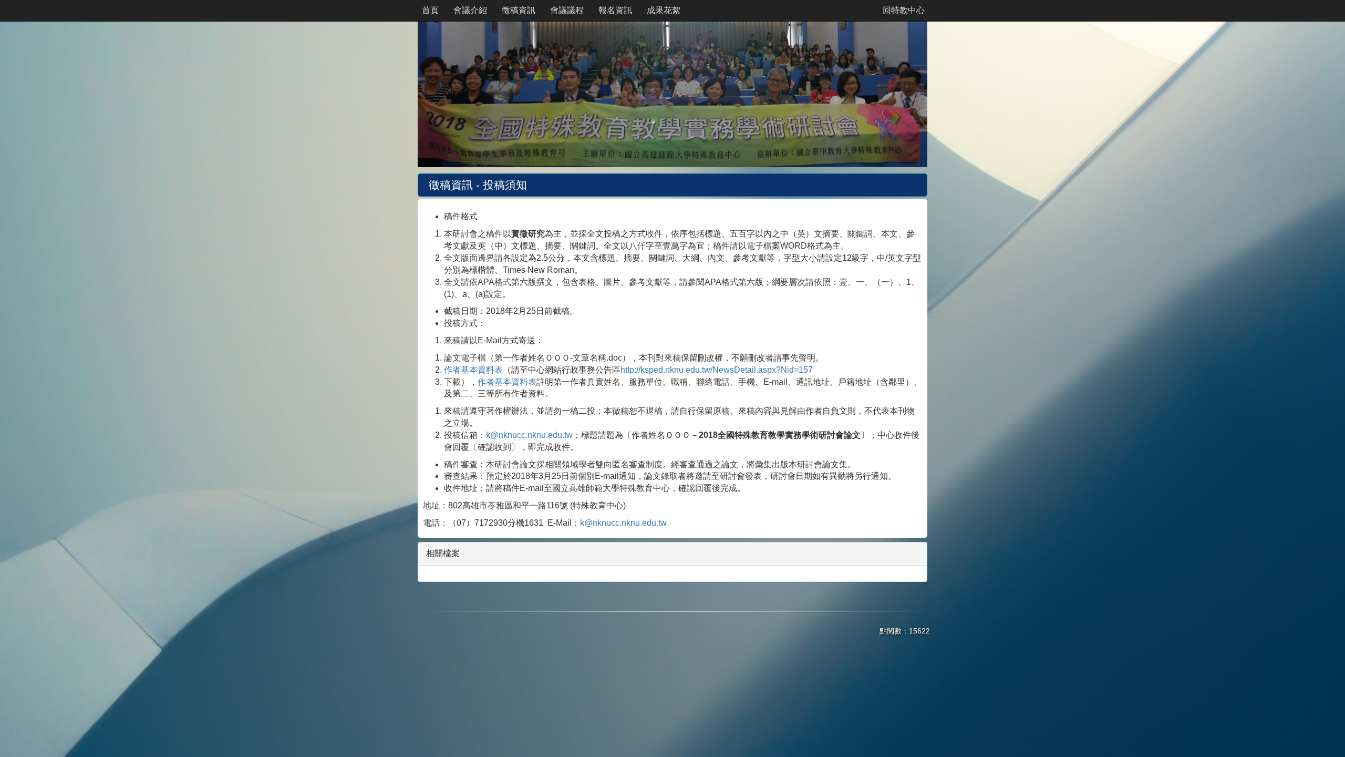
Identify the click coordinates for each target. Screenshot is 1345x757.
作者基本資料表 (473, 369)
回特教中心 (904, 10)
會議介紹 (470, 10)
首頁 (430, 10)
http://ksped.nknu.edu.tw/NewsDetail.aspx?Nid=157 (716, 369)
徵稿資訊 (518, 10)
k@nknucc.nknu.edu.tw (529, 435)
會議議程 (567, 10)
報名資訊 (615, 10)
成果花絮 (663, 10)
